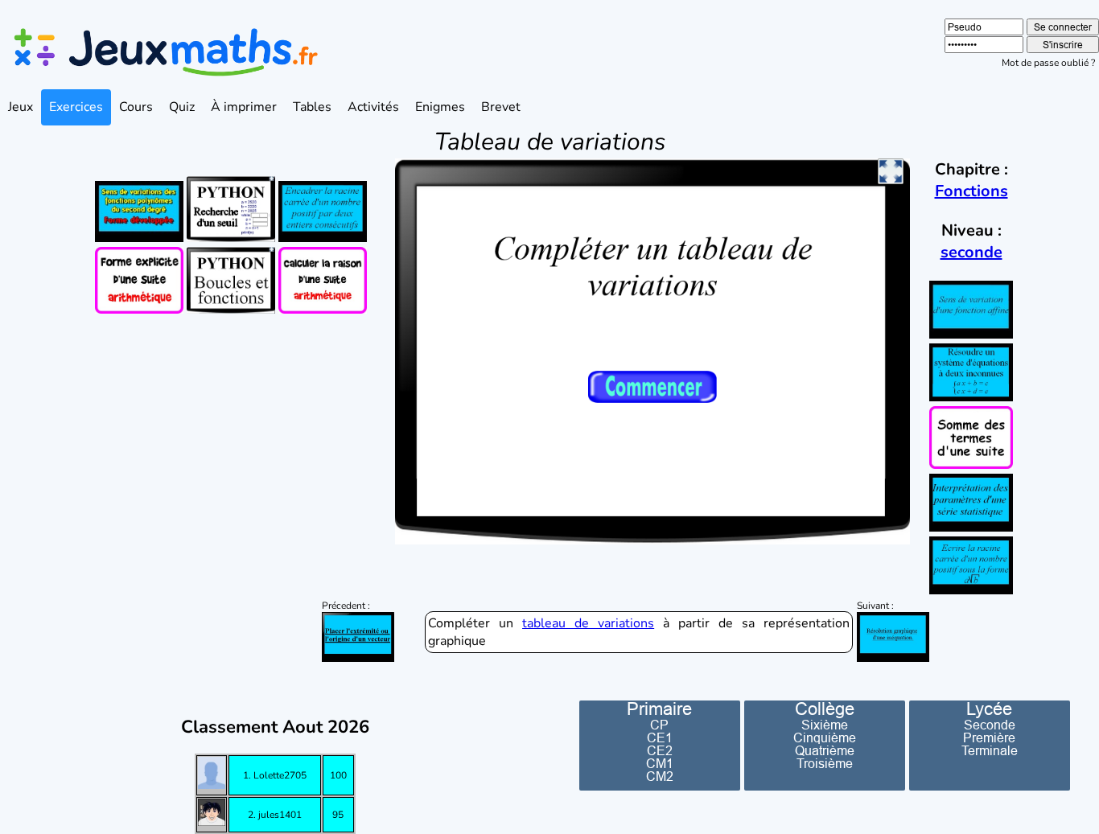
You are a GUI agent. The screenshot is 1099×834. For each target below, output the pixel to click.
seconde (971, 252)
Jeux (20, 107)
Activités (373, 107)
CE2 (660, 750)
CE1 (660, 737)
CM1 (659, 763)
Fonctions (971, 191)
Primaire (659, 709)
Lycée (989, 709)
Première (989, 737)
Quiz (182, 107)
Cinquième (824, 737)
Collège (824, 709)
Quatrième (824, 750)
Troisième (824, 763)
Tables (312, 107)
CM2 (659, 776)
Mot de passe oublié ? (1048, 62)
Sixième (824, 724)
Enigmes (440, 107)
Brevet (501, 107)
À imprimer (244, 107)
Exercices (76, 107)
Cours (136, 107)
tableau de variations (588, 623)
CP (659, 724)
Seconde (989, 724)
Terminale (989, 750)
